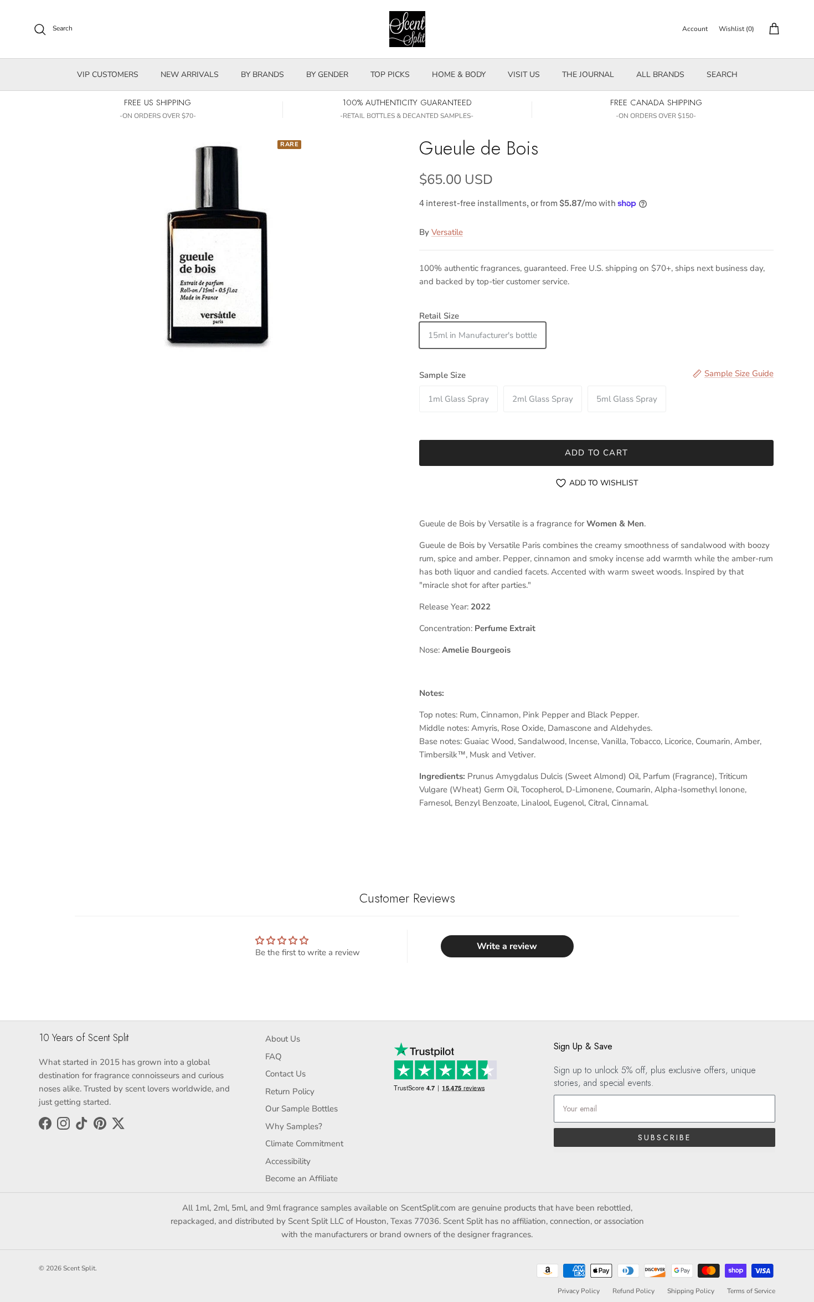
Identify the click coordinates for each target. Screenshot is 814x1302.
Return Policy (290, 1091)
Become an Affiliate (301, 1178)
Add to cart (596, 452)
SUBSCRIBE (664, 1137)
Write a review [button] (507, 946)
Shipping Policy (690, 1290)
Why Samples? (293, 1126)
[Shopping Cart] (772, 29)
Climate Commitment (304, 1143)
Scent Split (79, 1268)
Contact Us (285, 1073)
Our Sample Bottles (301, 1108)
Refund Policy (633, 1290)
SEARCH (722, 74)
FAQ (273, 1056)
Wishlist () (736, 28)
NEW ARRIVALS (190, 74)
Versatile (447, 232)
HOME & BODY (459, 74)
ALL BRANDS (660, 74)
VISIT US (524, 74)
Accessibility (288, 1161)
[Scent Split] (407, 29)
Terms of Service (751, 1290)
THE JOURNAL (588, 74)
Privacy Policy (579, 1290)
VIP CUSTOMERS (107, 74)
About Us (282, 1038)
